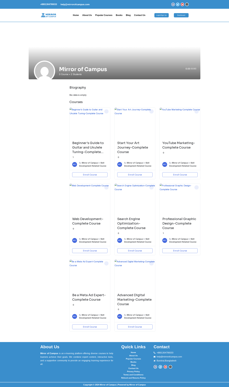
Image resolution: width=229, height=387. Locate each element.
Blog (128, 15)
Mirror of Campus (90, 163)
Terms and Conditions (133, 375)
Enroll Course (90, 174)
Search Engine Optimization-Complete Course (131, 223)
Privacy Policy (133, 371)
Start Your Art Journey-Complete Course (132, 147)
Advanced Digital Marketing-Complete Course (134, 299)
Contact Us (139, 15)
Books (119, 15)
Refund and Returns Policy (133, 378)
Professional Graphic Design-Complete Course (179, 223)
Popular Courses (103, 15)
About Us (87, 15)
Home (76, 15)
